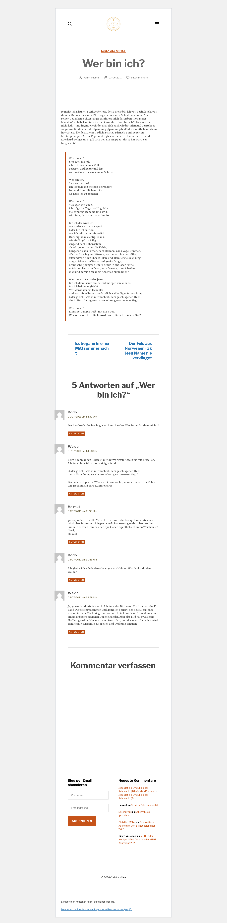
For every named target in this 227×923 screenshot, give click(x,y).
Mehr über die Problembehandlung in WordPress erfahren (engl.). (96, 909)
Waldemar (94, 77)
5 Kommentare (139, 77)
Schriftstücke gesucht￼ (144, 805)
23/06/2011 (115, 77)
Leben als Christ (113, 50)
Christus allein (118, 877)
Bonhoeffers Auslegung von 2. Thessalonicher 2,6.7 (136, 826)
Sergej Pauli (125, 811)
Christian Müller (127, 822)
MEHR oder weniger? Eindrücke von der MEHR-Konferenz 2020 (137, 839)
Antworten (76, 433)
